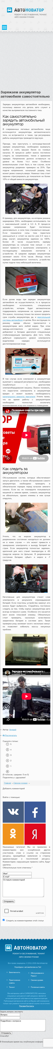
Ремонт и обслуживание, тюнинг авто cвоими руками (30, 16)
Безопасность (14, 972)
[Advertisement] (26, 62)
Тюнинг (12, 987)
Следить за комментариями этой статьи (25, 920)
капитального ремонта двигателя (19, 396)
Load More (27, 931)
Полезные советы (38, 987)
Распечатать (11, 735)
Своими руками (37, 980)
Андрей (12, 729)
